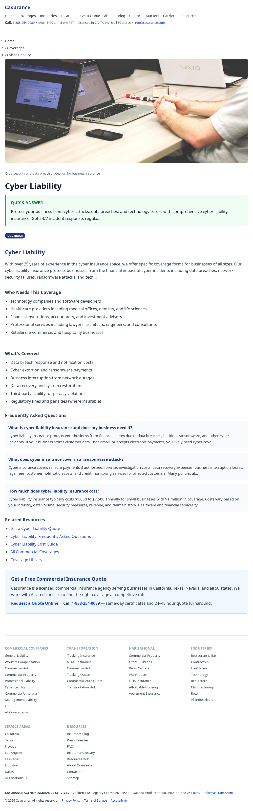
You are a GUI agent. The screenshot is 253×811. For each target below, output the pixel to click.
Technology (199, 674)
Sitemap (73, 778)
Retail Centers (139, 668)
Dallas (9, 771)
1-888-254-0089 (24, 22)
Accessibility (119, 800)
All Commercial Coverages (34, 551)
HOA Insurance (140, 681)
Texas (9, 740)
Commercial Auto (17, 668)
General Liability (16, 655)
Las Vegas (12, 759)
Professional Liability (20, 681)
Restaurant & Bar (203, 655)
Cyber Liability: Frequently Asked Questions (50, 536)
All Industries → (202, 699)
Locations (68, 15)
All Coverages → (16, 712)
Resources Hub (78, 759)
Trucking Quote (78, 674)
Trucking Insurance (81, 655)
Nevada (10, 746)
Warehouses (138, 674)
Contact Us (75, 771)
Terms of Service (95, 800)
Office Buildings (140, 662)
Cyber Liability (15, 687)
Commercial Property (20, 674)
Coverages (27, 15)
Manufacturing (202, 687)
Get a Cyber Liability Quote (35, 528)
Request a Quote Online (34, 603)
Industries (48, 15)
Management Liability (21, 699)
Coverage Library (26, 559)
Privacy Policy (71, 800)
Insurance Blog (78, 734)
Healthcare (199, 668)
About (109, 15)
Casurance (17, 7)
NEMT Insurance (79, 662)
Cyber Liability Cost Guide (34, 544)
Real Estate (199, 681)
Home (10, 15)
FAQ (70, 746)
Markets (152, 15)
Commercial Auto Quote (85, 681)
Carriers (169, 15)
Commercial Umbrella (21, 693)
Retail (195, 693)
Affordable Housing (143, 687)
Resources (188, 15)
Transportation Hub (81, 687)
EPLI (8, 706)
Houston (11, 765)
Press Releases (77, 740)
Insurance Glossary (81, 752)
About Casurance (79, 765)
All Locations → (16, 778)
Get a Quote (90, 15)
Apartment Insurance (144, 693)
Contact (135, 15)
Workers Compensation (22, 662)
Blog (121, 15)
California (12, 734)
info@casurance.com (149, 22)
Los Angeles (13, 752)
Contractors (200, 662)
